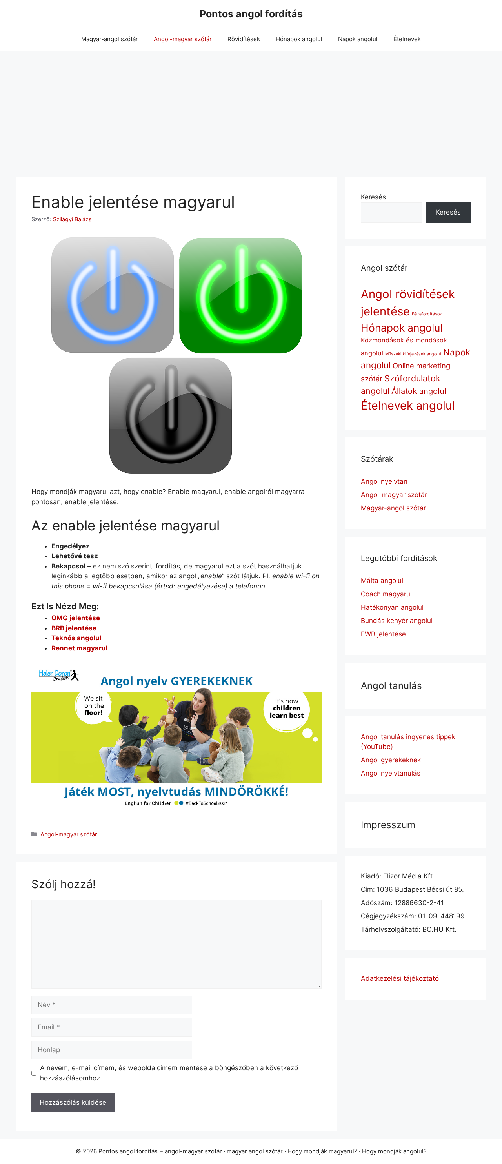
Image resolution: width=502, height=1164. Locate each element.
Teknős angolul (76, 638)
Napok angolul (358, 39)
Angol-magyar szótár (183, 39)
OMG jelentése (75, 618)
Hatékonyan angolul (392, 607)
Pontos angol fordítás (251, 14)
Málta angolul (382, 581)
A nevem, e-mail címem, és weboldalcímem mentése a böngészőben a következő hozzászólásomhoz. (169, 1073)
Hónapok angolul (299, 39)
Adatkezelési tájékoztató (400, 978)
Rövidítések (243, 39)
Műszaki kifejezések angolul (413, 354)
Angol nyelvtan (384, 481)
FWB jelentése (383, 634)
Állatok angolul (418, 391)
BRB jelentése (73, 628)
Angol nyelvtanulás (390, 773)
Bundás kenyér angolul (397, 621)
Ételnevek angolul (408, 405)
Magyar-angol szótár (109, 39)
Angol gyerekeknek (391, 760)
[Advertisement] (251, 110)
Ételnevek (407, 39)
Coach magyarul (386, 594)
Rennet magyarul (79, 648)
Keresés (373, 197)
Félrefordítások (427, 314)
